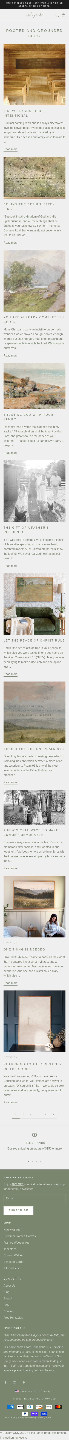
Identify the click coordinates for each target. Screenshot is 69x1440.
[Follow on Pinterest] (23, 1383)
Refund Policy (30, 1417)
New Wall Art (12, 1229)
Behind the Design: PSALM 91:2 (34, 748)
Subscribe (18, 1210)
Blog (6, 1291)
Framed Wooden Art (16, 1242)
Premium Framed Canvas (20, 1236)
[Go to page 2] (53, 1114)
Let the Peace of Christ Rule (34, 640)
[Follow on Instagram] (14, 1383)
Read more (11, 149)
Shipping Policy (44, 1417)
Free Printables (13, 1317)
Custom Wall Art (14, 1255)
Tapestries (10, 1248)
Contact (8, 1311)
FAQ (6, 1304)
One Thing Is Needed (24, 949)
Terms (6, 1417)
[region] (34, 1144)
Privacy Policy (17, 1417)
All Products (11, 1268)
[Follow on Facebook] (5, 1383)
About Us (9, 1285)
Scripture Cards (13, 1261)
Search (8, 1298)
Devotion (11, 943)
